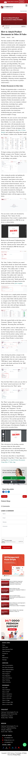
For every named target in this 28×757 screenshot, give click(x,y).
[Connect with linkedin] (12, 747)
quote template (18, 283)
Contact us (5, 653)
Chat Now (15, 481)
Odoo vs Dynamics (7, 694)
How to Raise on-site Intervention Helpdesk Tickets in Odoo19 (17, 590)
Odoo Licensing (6, 682)
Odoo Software (6, 689)
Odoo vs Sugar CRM (7, 702)
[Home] (7, 8)
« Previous (4, 496)
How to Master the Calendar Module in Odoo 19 (16, 610)
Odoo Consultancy (7, 678)
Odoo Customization (7, 665)
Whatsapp (15, 478)
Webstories (5, 657)
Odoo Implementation (8, 669)
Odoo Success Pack (7, 649)
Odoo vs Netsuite (6, 698)
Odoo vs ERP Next (7, 696)
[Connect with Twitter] (6, 747)
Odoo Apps (5, 647)
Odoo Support (6, 673)
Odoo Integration (6, 671)
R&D (3, 655)
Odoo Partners (6, 651)
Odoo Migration (6, 675)
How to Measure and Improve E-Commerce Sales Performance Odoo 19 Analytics (17, 604)
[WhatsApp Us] (24, 744)
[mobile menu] (26, 5)
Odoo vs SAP (5, 692)
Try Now (21, 1)
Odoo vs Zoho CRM (7, 704)
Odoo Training (6, 680)
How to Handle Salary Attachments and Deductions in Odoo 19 (17, 597)
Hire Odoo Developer (7, 667)
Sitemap (4, 659)
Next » (24, 496)
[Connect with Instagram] (15, 747)
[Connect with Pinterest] (9, 747)
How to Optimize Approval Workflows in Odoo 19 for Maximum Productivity (15, 583)
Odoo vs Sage (6, 700)
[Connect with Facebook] (3, 747)
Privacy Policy (16, 754)
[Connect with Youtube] (19, 747)
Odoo (3, 645)
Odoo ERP (5, 687)
